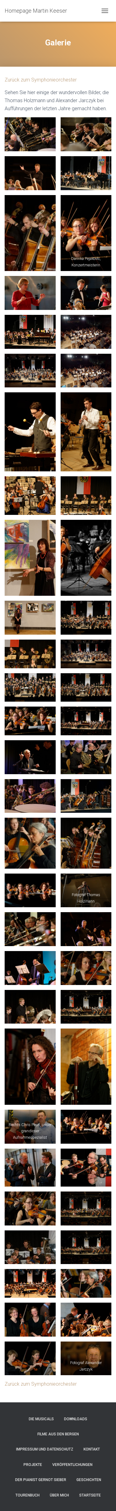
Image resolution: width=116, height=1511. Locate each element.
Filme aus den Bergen (58, 1434)
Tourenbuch (27, 1495)
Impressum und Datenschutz (44, 1449)
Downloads (75, 1419)
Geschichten (88, 1480)
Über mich (59, 1495)
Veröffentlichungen (72, 1465)
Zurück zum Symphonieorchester (41, 80)
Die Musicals (41, 1419)
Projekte (33, 1465)
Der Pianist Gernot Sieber (40, 1480)
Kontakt (92, 1449)
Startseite (90, 1495)
